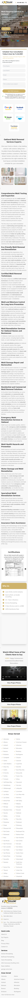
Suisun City (6, 867)
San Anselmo (20, 837)
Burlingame (19, 754)
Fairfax (5, 776)
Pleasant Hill (7, 828)
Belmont (5, 748)
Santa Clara (19, 853)
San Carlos (19, 840)
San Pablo (6, 850)
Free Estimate (14, 893)
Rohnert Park (20, 834)
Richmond (6, 834)
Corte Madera (7, 763)
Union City (19, 870)
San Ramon (6, 853)
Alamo (18, 739)
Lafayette (19, 788)
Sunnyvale (19, 867)
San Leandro (7, 847)
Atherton (18, 745)
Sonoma (5, 862)
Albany (5, 742)
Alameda (6, 739)
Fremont (5, 779)
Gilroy (18, 779)
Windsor (5, 876)
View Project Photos (14, 683)
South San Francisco (19, 863)
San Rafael (19, 850)
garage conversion (6, 969)
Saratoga (19, 856)
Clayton (18, 757)
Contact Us (4, 946)
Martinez (18, 797)
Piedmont (19, 822)
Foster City (19, 776)
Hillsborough (7, 788)
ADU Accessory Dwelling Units (10, 963)
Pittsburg (19, 825)
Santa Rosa (6, 856)
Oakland (18, 813)
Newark (18, 810)
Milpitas (18, 803)
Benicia (5, 751)
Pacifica (5, 819)
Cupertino (19, 763)
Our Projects (4, 937)
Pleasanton (19, 828)
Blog (2, 940)
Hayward (19, 782)
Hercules (18, 785)
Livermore (19, 791)
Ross (4, 837)
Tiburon (5, 870)
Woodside (19, 876)
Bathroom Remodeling (7, 957)
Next (25, 569)
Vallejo (5, 873)
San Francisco (7, 843)
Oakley (5, 816)
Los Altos (6, 794)
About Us (4, 934)
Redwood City (20, 831)
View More (6, 28)
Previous (2, 569)
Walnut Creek (20, 873)
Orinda (18, 816)
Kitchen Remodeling (7, 953)
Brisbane (6, 754)
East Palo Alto (20, 770)
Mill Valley (19, 800)
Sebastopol (19, 859)
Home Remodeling (6, 960)
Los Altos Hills (20, 794)
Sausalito (6, 859)
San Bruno (6, 840)
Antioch (5, 745)
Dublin (5, 770)
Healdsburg (6, 785)
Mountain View (7, 810)
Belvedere (19, 748)
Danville (18, 767)
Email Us (6, 919)
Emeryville (19, 773)
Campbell (6, 757)
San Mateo (19, 847)
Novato (5, 813)
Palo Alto (18, 819)
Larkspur (6, 791)
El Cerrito (6, 773)
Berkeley (18, 751)
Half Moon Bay (7, 782)
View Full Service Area (7, 994)
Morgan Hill (19, 807)
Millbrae (5, 803)
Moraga (5, 807)
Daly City (6, 767)
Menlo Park (6, 800)
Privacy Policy (5, 943)
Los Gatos (6, 797)
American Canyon (21, 742)
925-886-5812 (20, 2)
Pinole (5, 825)
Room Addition (5, 966)
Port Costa (6, 831)
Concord (18, 760)
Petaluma (6, 822)
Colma (5, 760)
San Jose (18, 843)
